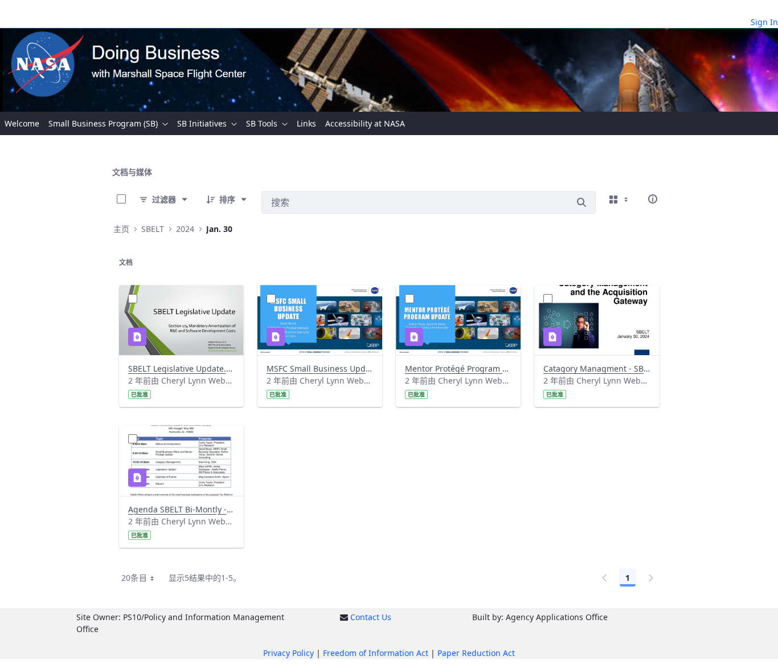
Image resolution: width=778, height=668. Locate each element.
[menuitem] (22, 123)
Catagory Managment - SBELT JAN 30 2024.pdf (596, 368)
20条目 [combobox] (134, 577)
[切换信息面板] (653, 199)
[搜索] (581, 202)
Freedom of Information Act (375, 652)
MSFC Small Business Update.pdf (320, 368)
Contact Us (370, 617)
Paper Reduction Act (476, 652)
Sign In (764, 22)
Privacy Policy (288, 652)
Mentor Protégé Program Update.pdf (458, 368)
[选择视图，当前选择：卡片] (619, 199)
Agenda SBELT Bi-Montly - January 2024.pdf (181, 509)
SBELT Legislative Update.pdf (181, 368)
